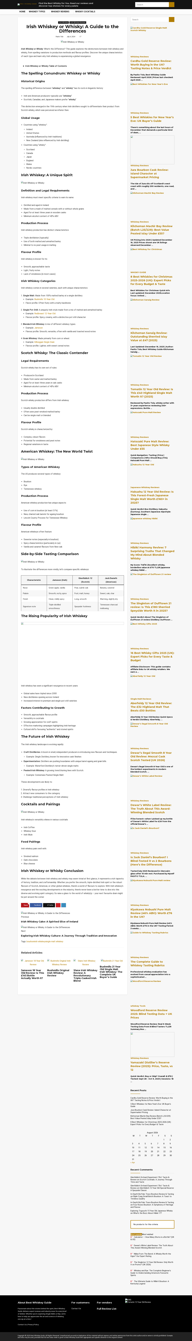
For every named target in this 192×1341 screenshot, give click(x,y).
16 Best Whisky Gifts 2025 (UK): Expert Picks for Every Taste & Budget (152, 656)
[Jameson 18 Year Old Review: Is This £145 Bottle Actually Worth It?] (33, 961)
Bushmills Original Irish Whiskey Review (58, 973)
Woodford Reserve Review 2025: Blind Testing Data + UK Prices (151, 1014)
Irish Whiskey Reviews (77, 22)
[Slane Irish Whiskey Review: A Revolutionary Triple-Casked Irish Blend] (86, 961)
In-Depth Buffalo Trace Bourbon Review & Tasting (152, 1194)
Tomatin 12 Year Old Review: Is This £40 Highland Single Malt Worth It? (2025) (151, 393)
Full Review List (106, 1308)
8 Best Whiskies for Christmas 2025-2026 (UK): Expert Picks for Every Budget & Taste (151, 280)
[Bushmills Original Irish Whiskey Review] (59, 961)
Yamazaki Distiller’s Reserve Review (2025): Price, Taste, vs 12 (151, 1066)
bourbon (30, 941)
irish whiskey (39, 941)
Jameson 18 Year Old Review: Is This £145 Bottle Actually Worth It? (32, 974)
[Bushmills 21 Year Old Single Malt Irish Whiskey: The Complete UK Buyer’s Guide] (112, 961)
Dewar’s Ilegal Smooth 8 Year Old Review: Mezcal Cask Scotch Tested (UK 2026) (151, 756)
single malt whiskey (54, 941)
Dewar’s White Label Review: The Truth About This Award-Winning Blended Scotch (150, 808)
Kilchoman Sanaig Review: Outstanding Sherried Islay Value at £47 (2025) (148, 336)
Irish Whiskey (63, 22)
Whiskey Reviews (60, 11)
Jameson (38, 328)
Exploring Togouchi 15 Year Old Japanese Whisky (151, 1211)
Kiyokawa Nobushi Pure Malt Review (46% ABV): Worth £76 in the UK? (151, 913)
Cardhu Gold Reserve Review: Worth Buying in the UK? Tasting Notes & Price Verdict (150, 64)
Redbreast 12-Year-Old (45, 313)
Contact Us (22, 1325)
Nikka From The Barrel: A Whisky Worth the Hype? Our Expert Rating (150, 1255)
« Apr (132, 1162)
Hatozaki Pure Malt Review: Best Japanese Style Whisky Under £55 (150, 445)
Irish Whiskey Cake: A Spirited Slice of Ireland (49, 921)
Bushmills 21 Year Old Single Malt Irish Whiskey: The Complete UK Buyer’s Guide (111, 971)
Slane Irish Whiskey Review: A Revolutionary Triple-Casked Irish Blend (85, 975)
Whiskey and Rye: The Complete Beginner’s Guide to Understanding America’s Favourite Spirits (150, 1272)
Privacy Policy (33, 1325)
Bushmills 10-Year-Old (44, 299)
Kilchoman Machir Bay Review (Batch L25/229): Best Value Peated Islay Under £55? (151, 230)
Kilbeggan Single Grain (44, 342)
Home (22, 11)
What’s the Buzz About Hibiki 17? (147, 1213)
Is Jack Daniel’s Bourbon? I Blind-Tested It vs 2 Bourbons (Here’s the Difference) (150, 861)
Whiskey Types (37, 11)
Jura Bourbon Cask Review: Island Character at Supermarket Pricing (149, 173)
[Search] (171, 4)
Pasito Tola (59, 37)
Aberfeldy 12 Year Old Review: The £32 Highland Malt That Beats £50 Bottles (151, 707)
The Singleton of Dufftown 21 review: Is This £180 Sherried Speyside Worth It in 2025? (150, 607)
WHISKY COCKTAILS (85, 11)
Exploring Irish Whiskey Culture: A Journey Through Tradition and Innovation (69, 935)
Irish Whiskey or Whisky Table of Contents (46, 66)
